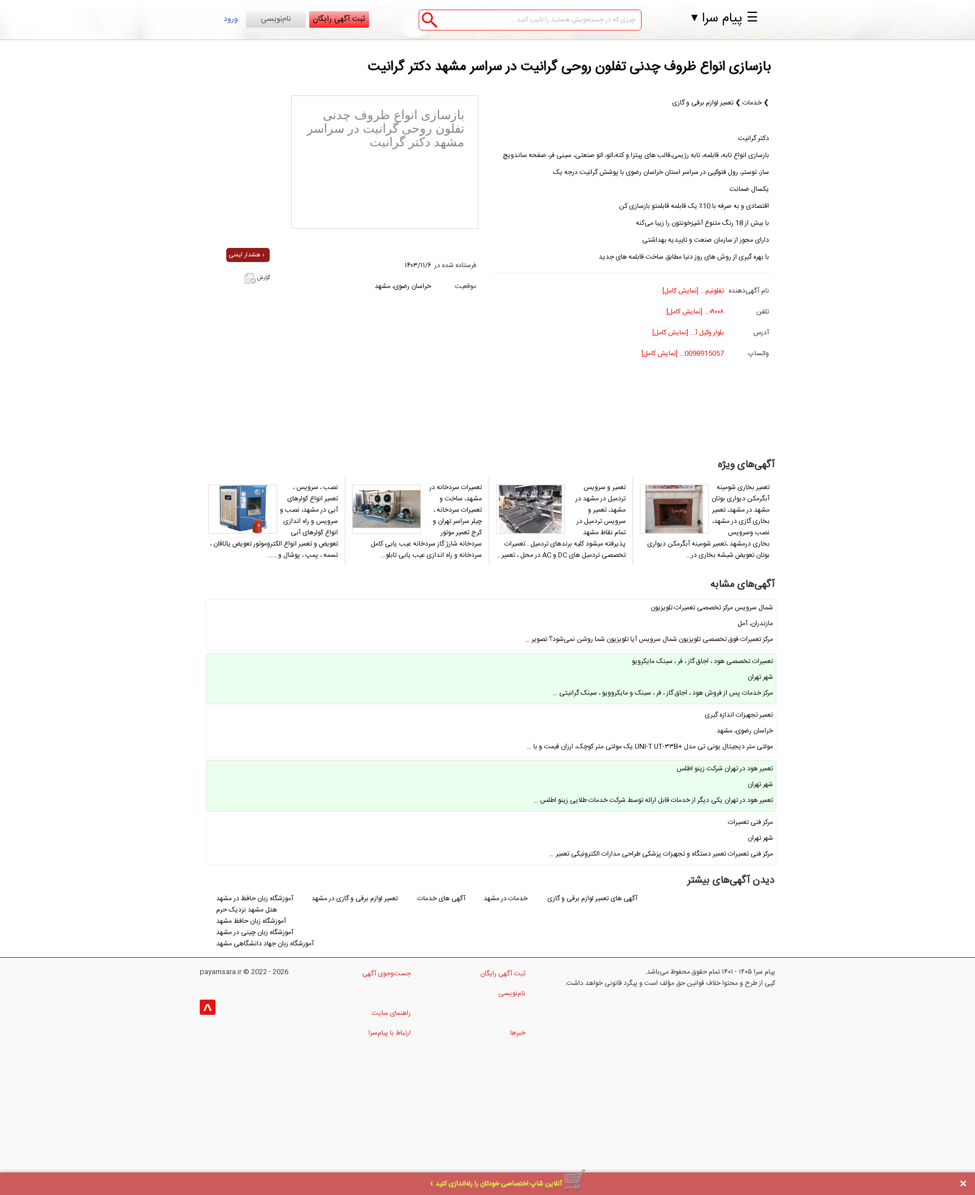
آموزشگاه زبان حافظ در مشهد (254, 898)
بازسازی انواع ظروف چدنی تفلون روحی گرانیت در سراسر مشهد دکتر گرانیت (569, 67)
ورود (230, 19)
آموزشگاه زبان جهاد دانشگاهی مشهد (265, 943)
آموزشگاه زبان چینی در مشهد (254, 932)
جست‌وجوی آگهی (386, 973)
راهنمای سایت (391, 1013)
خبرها (517, 1033)
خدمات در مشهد (506, 898)
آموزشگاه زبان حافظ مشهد (251, 921)
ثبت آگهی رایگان (339, 19)
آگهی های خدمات (441, 898)
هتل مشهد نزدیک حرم (246, 909)
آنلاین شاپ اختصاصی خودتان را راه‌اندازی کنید (499, 1183)
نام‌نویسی (276, 19)
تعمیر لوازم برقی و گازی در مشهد (354, 898)
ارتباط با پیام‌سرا (389, 1033)
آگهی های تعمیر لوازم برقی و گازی (592, 898)
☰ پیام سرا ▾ (724, 18)
